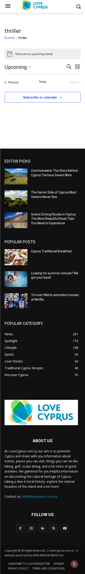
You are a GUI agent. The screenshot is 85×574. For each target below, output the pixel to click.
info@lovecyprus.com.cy (39, 496)
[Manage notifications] (74, 564)
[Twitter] (53, 528)
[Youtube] (64, 528)
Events (10, 38)
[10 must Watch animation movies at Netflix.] (16, 301)
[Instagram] (31, 528)
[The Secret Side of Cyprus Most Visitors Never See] (16, 198)
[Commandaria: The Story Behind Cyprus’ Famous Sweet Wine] (16, 176)
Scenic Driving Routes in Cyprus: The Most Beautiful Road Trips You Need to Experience (53, 218)
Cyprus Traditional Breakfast (51, 251)
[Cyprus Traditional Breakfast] (16, 257)
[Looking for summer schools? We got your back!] (16, 279)
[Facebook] (20, 528)
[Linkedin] (42, 528)
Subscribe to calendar (40, 97)
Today (42, 81)
